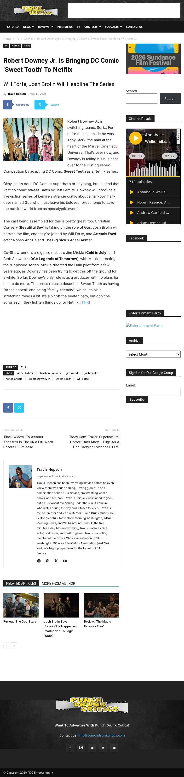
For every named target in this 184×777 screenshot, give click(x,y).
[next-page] (14, 645)
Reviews (43, 26)
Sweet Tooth (63, 378)
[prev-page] (6, 645)
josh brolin (91, 373)
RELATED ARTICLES (21, 583)
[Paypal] (49, 561)
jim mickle (72, 373)
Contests (91, 26)
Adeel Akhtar (25, 373)
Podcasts (112, 26)
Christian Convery (50, 373)
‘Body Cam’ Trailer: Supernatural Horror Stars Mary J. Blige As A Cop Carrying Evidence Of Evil (94, 442)
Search (131, 91)
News (27, 26)
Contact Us (134, 26)
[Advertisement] (124, 10)
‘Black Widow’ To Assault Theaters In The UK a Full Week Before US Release (28, 442)
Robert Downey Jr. (39, 378)
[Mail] (92, 748)
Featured (12, 26)
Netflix (28, 39)
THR (85, 302)
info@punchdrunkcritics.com (101, 735)
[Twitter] (19, 408)
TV (78, 26)
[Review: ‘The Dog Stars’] (21, 605)
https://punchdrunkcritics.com (56, 476)
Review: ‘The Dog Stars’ (20, 621)
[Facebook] (8, 408)
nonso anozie (14, 378)
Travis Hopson (17, 94)
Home (7, 39)
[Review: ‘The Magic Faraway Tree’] (101, 605)
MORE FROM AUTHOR (58, 583)
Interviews (65, 26)
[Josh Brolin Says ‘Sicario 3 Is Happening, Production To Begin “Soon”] (61, 605)
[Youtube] (66, 561)
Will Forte (83, 378)
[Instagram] (41, 561)
